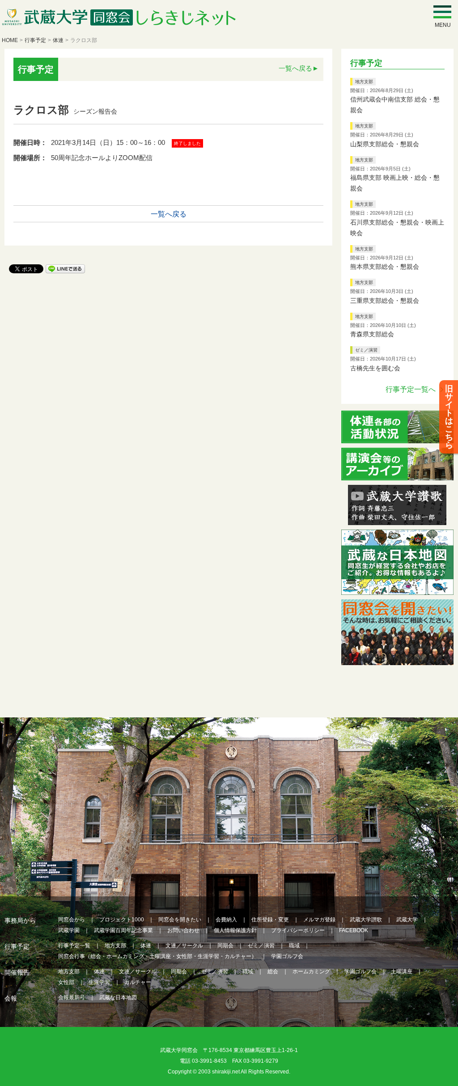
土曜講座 (401, 971)
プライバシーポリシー (298, 930)
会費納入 (226, 919)
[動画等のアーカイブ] (397, 475)
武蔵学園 (69, 930)
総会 (272, 971)
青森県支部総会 (372, 334)
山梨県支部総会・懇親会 (384, 144)
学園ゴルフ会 (287, 956)
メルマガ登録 (319, 919)
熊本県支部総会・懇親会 (384, 266)
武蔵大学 (407, 919)
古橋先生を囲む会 (375, 368)
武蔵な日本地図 (118, 997)
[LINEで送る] (65, 268)
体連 (58, 40)
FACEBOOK (353, 930)
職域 (294, 945)
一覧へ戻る (295, 68)
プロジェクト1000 (121, 919)
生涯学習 (99, 982)
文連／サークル (184, 945)
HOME (10, 40)
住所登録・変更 (270, 919)
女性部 (66, 982)
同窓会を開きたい (179, 919)
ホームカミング (311, 971)
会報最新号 (71, 997)
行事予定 (35, 40)
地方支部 (364, 81)
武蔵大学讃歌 (366, 919)
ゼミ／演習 (366, 350)
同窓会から (71, 919)
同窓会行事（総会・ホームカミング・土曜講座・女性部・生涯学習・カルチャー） (157, 956)
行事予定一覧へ (411, 389)
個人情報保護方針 (235, 930)
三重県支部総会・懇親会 (384, 300)
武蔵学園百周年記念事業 (123, 930)
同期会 (225, 945)
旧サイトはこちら (449, 417)
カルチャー (137, 982)
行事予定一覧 (74, 945)
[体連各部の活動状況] (397, 437)
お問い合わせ (183, 930)
